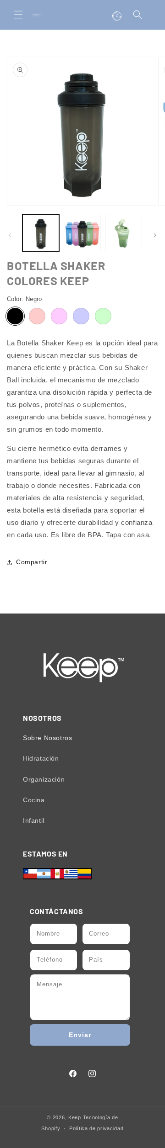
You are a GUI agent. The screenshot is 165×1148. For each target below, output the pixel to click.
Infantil (33, 820)
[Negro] (15, 316)
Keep (74, 1117)
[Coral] (37, 316)
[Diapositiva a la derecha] (155, 235)
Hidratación (41, 758)
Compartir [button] (31, 562)
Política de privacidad (96, 1128)
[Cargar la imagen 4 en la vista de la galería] (123, 233)
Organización (44, 779)
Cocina (34, 800)
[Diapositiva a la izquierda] (10, 235)
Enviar (80, 1034)
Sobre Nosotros (47, 737)
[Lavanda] (81, 316)
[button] (18, 15)
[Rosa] (59, 316)
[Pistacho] (103, 316)
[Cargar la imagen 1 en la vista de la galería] (40, 233)
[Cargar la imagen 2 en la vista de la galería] (82, 233)
